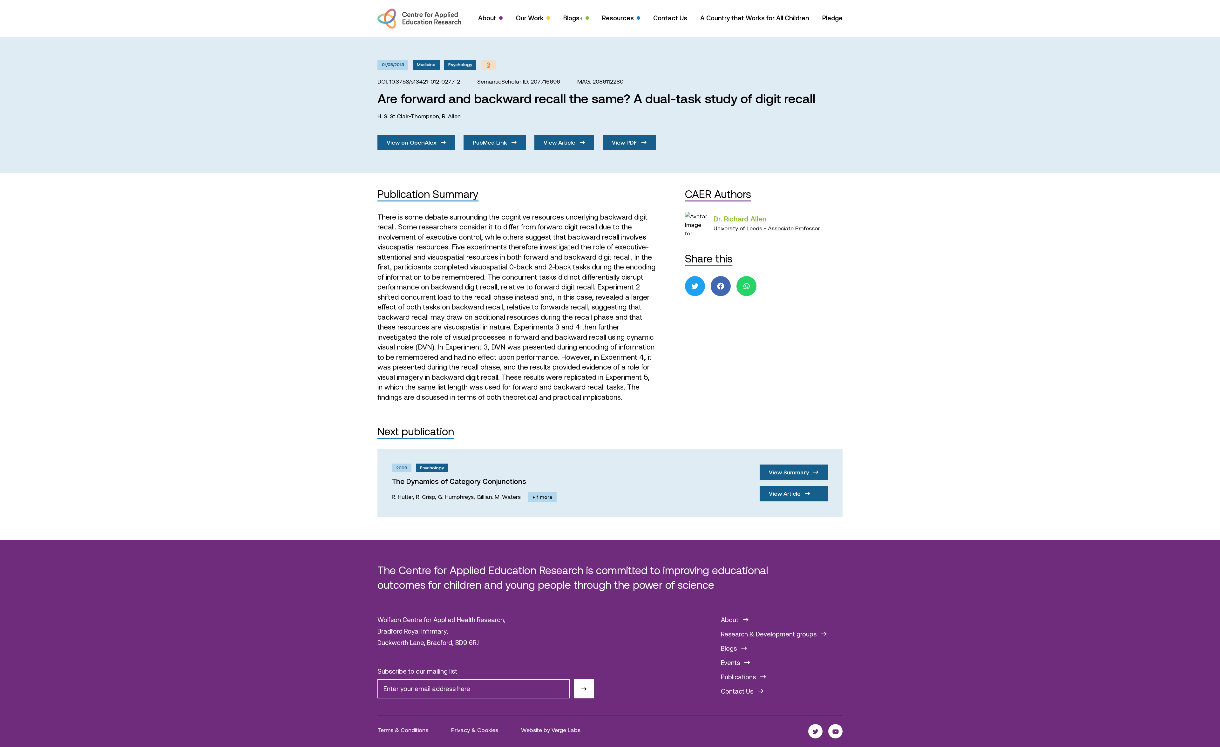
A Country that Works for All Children (754, 18)
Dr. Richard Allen (740, 218)
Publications (739, 677)
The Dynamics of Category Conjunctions (459, 481)
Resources (618, 18)
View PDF (625, 142)
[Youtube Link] (835, 731)
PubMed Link (491, 142)
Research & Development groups (769, 634)
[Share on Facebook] (721, 286)
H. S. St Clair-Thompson (408, 115)
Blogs (729, 648)
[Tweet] (695, 286)
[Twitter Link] (815, 731)
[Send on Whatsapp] (746, 286)
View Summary (789, 472)
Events (731, 662)
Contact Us (670, 18)
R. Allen (451, 115)
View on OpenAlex (412, 142)
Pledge (832, 18)
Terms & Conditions (402, 729)
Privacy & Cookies (474, 729)
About (487, 18)
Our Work (530, 18)
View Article (560, 142)
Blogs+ (573, 18)
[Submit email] (584, 689)
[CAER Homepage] (419, 19)
